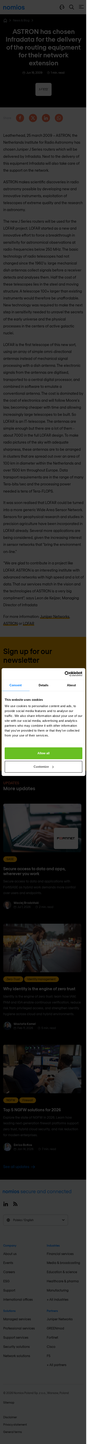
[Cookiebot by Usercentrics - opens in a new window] (64, 673)
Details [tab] (44, 685)
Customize (41, 766)
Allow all (43, 753)
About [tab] (71, 685)
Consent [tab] (16, 685)
